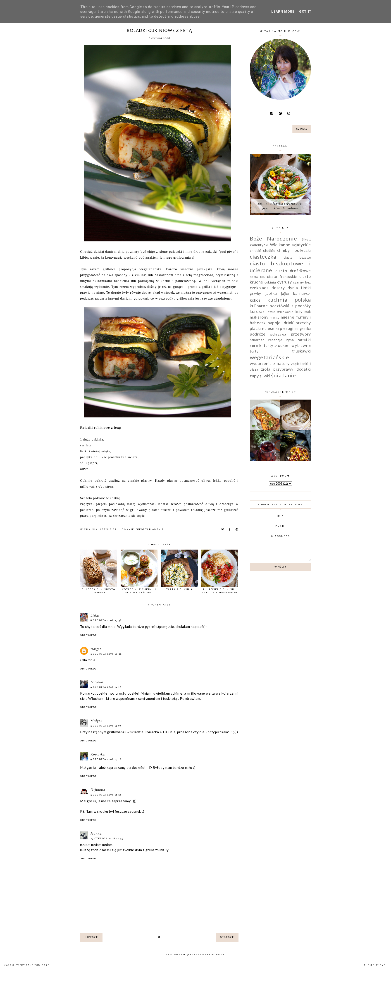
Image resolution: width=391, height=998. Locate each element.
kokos (255, 300)
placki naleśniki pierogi (271, 328)
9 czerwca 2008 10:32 (106, 654)
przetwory (301, 333)
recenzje (275, 340)
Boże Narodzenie (273, 238)
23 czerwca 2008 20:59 (107, 838)
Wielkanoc (280, 244)
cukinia (91, 529)
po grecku (303, 328)
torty (254, 351)
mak (308, 312)
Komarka (98, 754)
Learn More (283, 12)
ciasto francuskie (282, 276)
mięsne (287, 316)
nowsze (91, 937)
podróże (258, 333)
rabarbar (257, 340)
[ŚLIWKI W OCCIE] (265, 459)
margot (96, 649)
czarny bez (302, 282)
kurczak (257, 311)
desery (278, 287)
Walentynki (259, 245)
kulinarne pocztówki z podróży (280, 305)
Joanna (96, 833)
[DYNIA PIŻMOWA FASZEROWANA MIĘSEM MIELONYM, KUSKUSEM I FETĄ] (265, 429)
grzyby (255, 293)
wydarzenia (261, 363)
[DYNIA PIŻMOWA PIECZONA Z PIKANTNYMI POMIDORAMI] (295, 459)
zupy (254, 375)
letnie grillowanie (117, 529)
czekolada (259, 287)
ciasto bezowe (297, 257)
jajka (285, 293)
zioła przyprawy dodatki (286, 369)
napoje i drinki (281, 322)
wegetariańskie (150, 529)
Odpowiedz (88, 635)
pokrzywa (278, 334)
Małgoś (96, 721)
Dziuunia (98, 790)
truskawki (301, 350)
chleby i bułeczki (294, 250)
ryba (290, 340)
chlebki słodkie (262, 250)
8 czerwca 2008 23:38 (106, 620)
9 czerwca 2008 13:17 (106, 687)
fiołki (306, 287)
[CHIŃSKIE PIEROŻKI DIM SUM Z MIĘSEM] (295, 429)
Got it (305, 12)
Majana (97, 682)
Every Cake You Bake (33, 965)
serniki (256, 345)
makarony (259, 316)
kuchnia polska (289, 299)
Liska (95, 615)
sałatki (304, 339)
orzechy (303, 322)
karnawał (302, 293)
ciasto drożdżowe (293, 270)
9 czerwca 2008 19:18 (106, 759)
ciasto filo (257, 277)
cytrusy (284, 281)
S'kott (306, 239)
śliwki (265, 375)
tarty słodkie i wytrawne (287, 345)
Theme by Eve (375, 965)
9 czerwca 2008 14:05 (106, 725)
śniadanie (283, 375)
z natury (281, 363)
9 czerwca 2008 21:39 (106, 794)
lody (299, 312)
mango (275, 317)
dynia (293, 287)
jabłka (271, 293)
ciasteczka (263, 256)
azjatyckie (301, 244)
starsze (227, 937)
